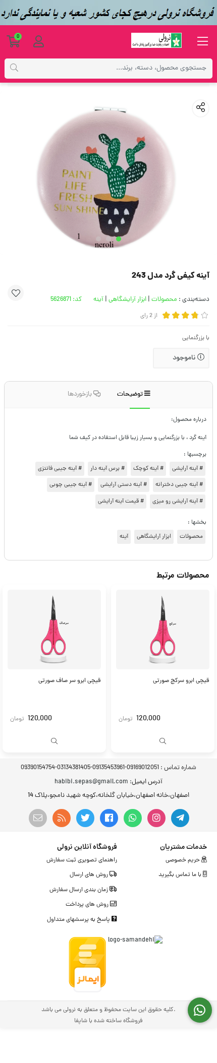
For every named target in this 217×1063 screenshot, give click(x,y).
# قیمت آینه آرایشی (121, 501)
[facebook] (109, 818)
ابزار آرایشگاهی (127, 299)
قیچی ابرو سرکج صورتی (181, 680)
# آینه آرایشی (187, 468)
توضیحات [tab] (130, 394)
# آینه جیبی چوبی (70, 484)
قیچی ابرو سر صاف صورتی (69, 680)
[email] (38, 818)
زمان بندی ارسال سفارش (79, 890)
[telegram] (180, 818)
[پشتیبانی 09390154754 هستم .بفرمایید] (200, 1010)
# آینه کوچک (148, 468)
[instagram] (156, 818)
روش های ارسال (90, 875)
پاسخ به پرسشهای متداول (79, 919)
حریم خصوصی (183, 860)
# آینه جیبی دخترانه (179, 484)
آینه (98, 299)
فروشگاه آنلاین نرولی (87, 847)
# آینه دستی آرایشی (123, 484)
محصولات (164, 299)
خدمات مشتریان (183, 847)
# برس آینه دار (107, 468)
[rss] (61, 818)
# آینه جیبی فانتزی (60, 468)
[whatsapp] (133, 818)
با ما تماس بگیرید (180, 875)
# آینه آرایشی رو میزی (177, 501)
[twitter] (85, 818)
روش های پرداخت (88, 904)
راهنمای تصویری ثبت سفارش (81, 860)
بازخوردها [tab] (80, 394)
